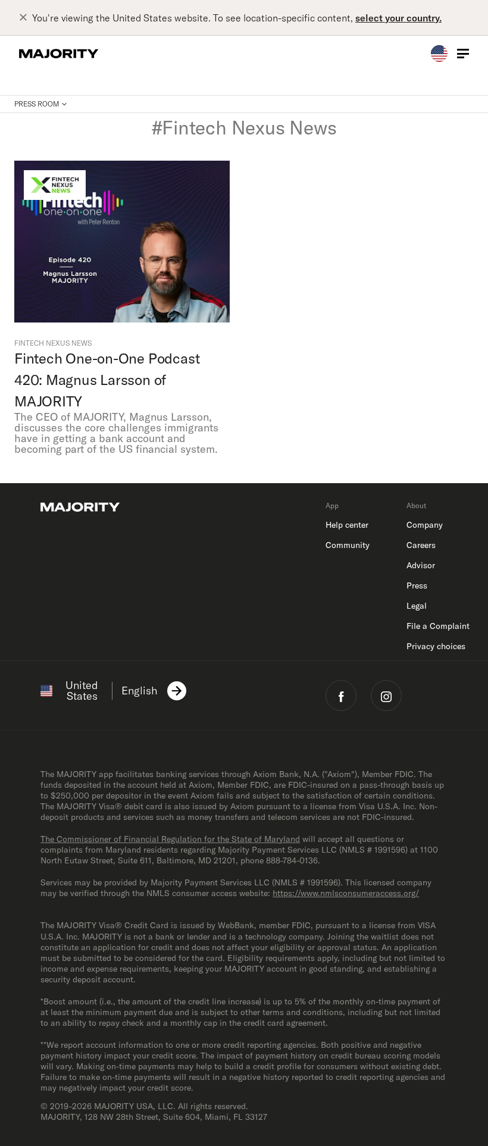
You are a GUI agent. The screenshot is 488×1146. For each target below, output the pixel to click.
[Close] (25, 17)
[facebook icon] (341, 695)
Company (424, 524)
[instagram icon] (386, 695)
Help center (347, 524)
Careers (421, 545)
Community (348, 545)
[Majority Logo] (59, 53)
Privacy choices (435, 646)
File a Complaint (438, 626)
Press (416, 585)
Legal (416, 605)
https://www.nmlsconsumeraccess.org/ (346, 893)
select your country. (398, 18)
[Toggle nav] (463, 53)
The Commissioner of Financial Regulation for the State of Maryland (170, 839)
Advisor (420, 565)
